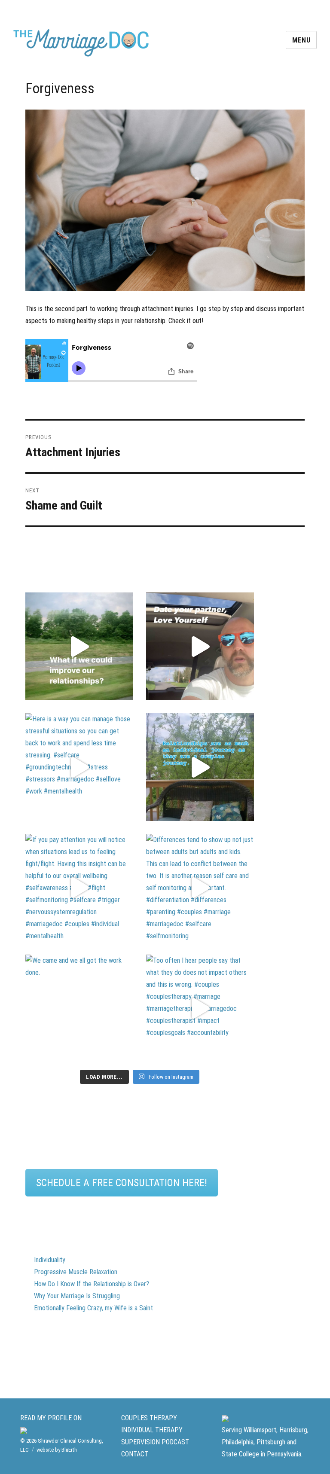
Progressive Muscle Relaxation (75, 1272)
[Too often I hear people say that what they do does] (200, 1008)
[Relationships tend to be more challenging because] (79, 646)
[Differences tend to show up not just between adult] (200, 888)
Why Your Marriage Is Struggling (77, 1296)
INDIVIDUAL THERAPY (152, 1430)
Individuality (49, 1260)
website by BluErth (57, 1450)
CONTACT (134, 1454)
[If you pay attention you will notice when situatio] (79, 888)
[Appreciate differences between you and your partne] (200, 767)
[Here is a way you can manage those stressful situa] (79, 767)
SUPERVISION (140, 1442)
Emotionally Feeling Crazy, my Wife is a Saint (93, 1308)
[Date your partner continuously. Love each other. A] (200, 646)
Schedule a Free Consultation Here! (121, 1183)
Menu (301, 40)
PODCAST (175, 1442)
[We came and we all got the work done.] (79, 1008)
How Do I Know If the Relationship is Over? (91, 1284)
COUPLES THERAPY (149, 1418)
